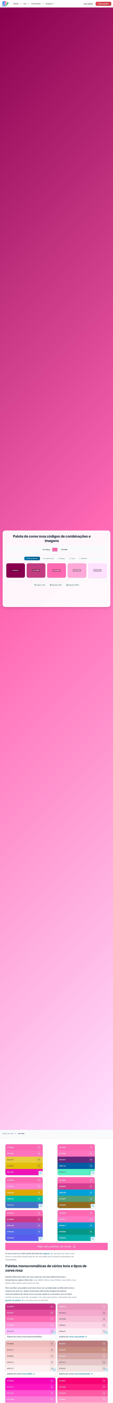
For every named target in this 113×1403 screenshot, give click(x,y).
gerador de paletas (13, 1300)
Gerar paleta (103, 4)
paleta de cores (8, 1133)
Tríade (72, 558)
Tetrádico (83, 558)
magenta (46, 1253)
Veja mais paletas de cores (54, 1246)
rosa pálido (27, 1374)
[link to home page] (5, 4)
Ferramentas (36, 4)
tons (25, 4)
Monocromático (32, 558)
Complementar (48, 558)
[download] (41, 1173)
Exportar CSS (56, 585)
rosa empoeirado (82, 1374)
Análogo (61, 558)
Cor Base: (46, 550)
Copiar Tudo (41, 585)
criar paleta (88, 4)
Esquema (49, 4)
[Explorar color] (39, 1147)
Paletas (16, 4)
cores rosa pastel (76, 1336)
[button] (15, 570)
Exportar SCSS (73, 585)
